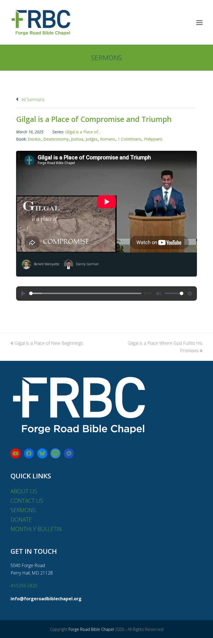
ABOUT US (24, 491)
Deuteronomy (56, 139)
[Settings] (189, 293)
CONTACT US (27, 500)
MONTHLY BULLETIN (36, 529)
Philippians (153, 139)
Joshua (77, 139)
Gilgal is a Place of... (82, 131)
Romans (107, 139)
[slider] (85, 293)
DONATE (21, 519)
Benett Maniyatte (46, 264)
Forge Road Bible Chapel (91, 629)
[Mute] (158, 293)
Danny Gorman (87, 264)
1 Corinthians (129, 139)
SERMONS (23, 510)
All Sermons (32, 99)
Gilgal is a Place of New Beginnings (48, 343)
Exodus (34, 139)
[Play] (23, 293)
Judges (92, 139)
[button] (199, 22)
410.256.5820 (24, 586)
